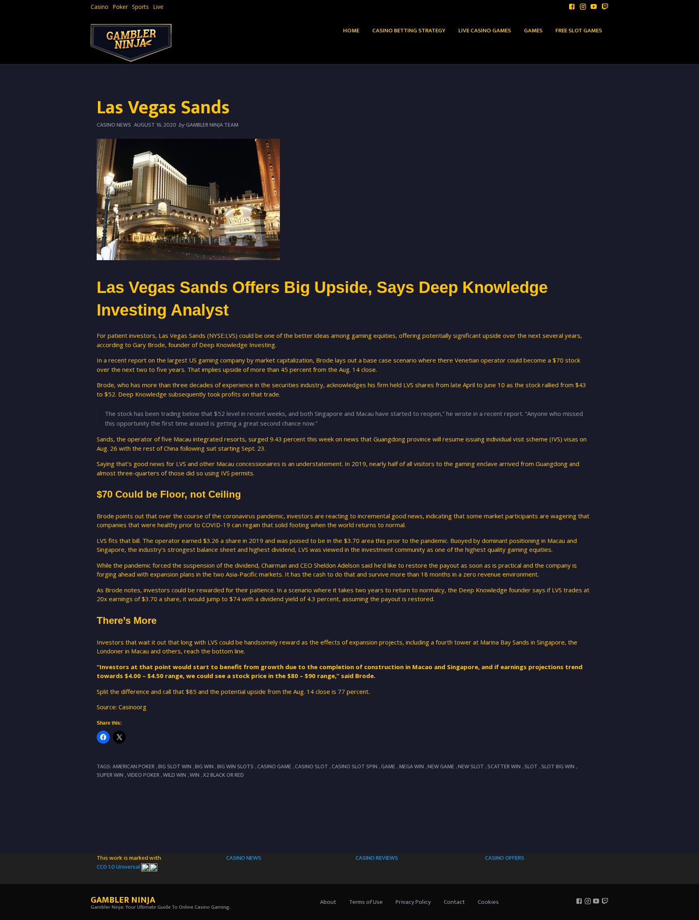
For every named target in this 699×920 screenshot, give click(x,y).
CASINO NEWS (243, 858)
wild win (174, 775)
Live (158, 7)
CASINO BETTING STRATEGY (408, 30)
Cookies (488, 902)
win (194, 775)
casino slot (311, 766)
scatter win (504, 766)
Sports (140, 7)
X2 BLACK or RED (223, 775)
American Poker (133, 766)
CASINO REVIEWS (377, 858)
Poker (120, 7)
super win (110, 775)
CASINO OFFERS (504, 858)
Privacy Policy (413, 902)
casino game (274, 766)
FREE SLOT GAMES (578, 30)
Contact (454, 902)
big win (204, 766)
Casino (99, 7)
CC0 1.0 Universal (119, 867)
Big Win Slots (235, 766)
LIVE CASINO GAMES (484, 30)
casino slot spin (354, 766)
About (328, 902)
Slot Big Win (557, 766)
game (388, 766)
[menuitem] (99, 7)
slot (531, 766)
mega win (411, 766)
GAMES (533, 30)
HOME (351, 30)
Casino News (114, 124)
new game (441, 766)
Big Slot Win (174, 766)
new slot (471, 766)
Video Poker (143, 775)
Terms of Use (366, 902)
